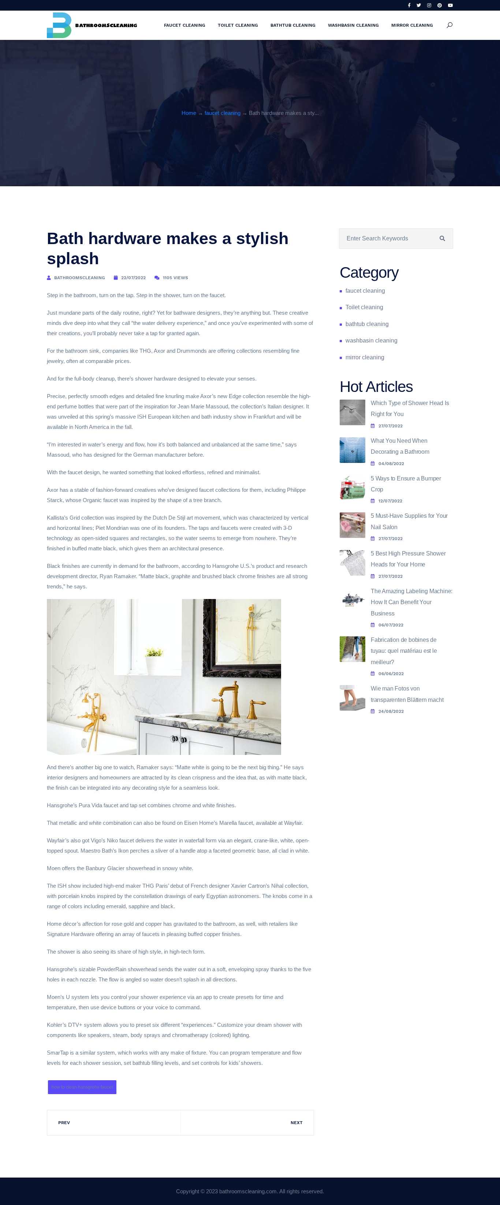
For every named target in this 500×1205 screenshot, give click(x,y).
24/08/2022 (391, 711)
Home (189, 113)
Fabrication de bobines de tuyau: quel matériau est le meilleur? (404, 651)
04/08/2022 (391, 463)
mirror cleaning (412, 25)
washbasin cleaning (353, 25)
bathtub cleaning (293, 25)
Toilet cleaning (238, 25)
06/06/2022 (391, 673)
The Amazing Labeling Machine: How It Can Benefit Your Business (411, 602)
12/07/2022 (390, 501)
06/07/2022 (390, 625)
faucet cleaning (184, 25)
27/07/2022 (390, 426)
